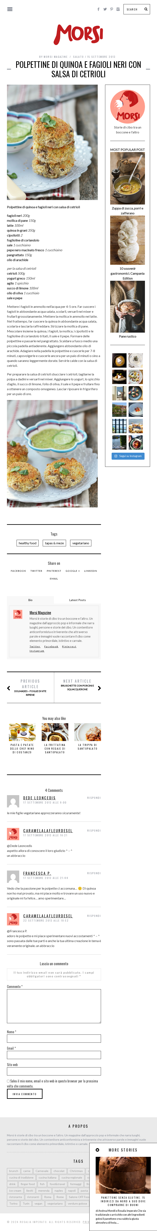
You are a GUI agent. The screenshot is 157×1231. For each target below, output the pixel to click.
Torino (13, 1203)
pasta (84, 1190)
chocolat (59, 1171)
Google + (73, 570)
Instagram (37, 650)
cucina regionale (72, 1177)
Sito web (12, 1064)
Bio (30, 600)
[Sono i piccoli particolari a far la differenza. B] (136, 442)
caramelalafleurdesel (48, 830)
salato (78, 56)
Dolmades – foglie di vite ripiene (30, 687)
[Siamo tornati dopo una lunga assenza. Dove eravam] (136, 426)
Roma (47, 1197)
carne (26, 1171)
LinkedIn (90, 570)
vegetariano (80, 543)
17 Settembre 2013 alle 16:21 (45, 835)
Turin (26, 1203)
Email (54, 578)
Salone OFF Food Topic (83, 1197)
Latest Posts (77, 600)
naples (59, 1190)
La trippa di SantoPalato (88, 746)
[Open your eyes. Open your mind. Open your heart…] (136, 409)
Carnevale (42, 1171)
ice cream (15, 1190)
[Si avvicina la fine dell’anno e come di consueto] (119, 377)
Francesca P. (37, 873)
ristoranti (33, 1197)
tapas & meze (54, 543)
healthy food (27, 543)
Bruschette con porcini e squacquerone (77, 684)
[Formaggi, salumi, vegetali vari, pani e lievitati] (136, 377)
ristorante (15, 1197)
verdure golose (77, 1203)
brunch (13, 1171)
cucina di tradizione (21, 1177)
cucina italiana (47, 1177)
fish (42, 1184)
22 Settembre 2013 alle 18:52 (46, 920)
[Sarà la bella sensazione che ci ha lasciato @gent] (136, 393)
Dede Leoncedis (39, 797)
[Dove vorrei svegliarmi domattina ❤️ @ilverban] (119, 442)
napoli (72, 1190)
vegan (38, 1203)
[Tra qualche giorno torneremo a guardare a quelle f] (119, 426)
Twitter (36, 570)
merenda (43, 1190)
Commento (14, 986)
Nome (11, 1031)
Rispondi (94, 797)
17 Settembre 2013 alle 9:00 (45, 802)
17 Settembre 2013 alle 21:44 (45, 878)
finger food (28, 1184)
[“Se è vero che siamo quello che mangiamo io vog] (119, 360)
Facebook (18, 570)
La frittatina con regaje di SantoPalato (54, 748)
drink (12, 1184)
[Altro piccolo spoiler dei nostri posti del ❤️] (136, 360)
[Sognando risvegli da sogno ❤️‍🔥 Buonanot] (119, 393)
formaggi (75, 1184)
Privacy (89, 1222)
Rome (60, 1197)
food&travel (57, 1184)
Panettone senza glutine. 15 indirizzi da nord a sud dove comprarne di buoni (123, 1201)
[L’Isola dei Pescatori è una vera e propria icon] (119, 409)
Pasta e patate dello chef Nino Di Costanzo (22, 748)
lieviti (29, 1190)
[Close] (98, 1150)
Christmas (76, 1171)
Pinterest (54, 570)
